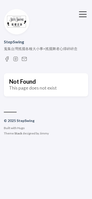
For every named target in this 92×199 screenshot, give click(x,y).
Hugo (21, 128)
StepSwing (14, 41)
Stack (18, 133)
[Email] (24, 60)
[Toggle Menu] (82, 14)
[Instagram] (16, 60)
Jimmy (44, 133)
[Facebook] (7, 60)
